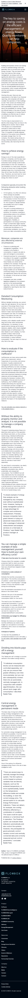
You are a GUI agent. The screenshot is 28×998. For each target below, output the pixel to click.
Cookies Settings (5, 986)
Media (3, 970)
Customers (4, 938)
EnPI (9, 328)
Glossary (3, 947)
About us (3, 967)
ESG (20, 283)
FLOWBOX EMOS (6, 915)
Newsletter (4, 956)
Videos (3, 950)
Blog (2, 941)
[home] (8, 9)
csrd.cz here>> (16, 858)
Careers (3, 973)
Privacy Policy (5, 983)
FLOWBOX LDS (5, 918)
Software (4, 907)
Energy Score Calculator (8, 944)
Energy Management (7, 927)
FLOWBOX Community (7, 921)
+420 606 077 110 (6, 894)
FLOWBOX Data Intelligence (9, 910)
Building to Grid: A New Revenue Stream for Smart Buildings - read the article (11, 3)
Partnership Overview (7, 959)
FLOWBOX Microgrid (7, 912)
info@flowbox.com (6, 895)
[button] (25, 9)
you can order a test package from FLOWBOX (13, 638)
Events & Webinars (6, 953)
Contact (3, 975)
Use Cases (4, 930)
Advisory (3, 924)
